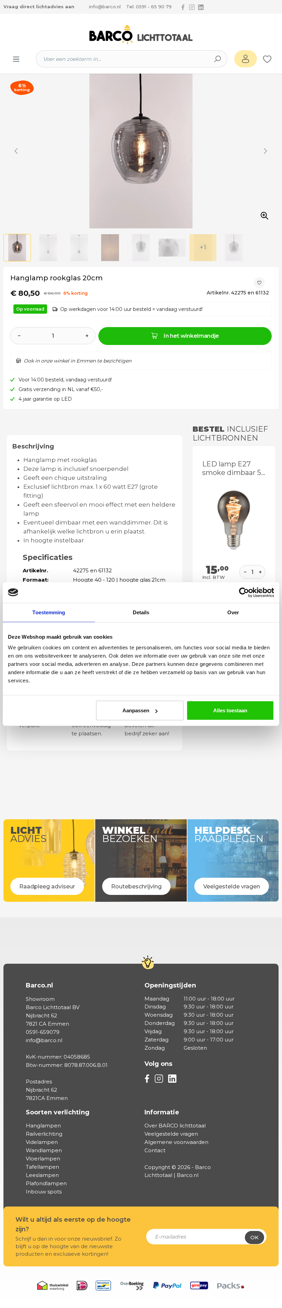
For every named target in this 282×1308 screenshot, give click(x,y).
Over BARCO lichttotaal (175, 1125)
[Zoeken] (217, 58)
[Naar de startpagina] (141, 34)
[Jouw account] (245, 58)
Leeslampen (42, 1175)
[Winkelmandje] (275, 59)
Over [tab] (233, 612)
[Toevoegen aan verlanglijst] (259, 282)
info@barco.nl (105, 6)
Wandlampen (44, 1150)
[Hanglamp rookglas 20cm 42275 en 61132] (140, 151)
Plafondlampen (46, 1183)
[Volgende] (265, 151)
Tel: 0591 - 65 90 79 (149, 6)
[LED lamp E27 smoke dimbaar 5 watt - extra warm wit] (233, 520)
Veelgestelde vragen (171, 1134)
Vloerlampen (43, 1158)
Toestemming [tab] (48, 612)
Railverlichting (44, 1134)
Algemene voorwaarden (176, 1142)
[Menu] (16, 58)
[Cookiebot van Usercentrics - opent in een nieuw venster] (244, 592)
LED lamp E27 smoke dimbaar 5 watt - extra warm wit (232, 468)
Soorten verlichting (57, 1112)
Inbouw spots (44, 1191)
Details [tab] (141, 612)
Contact (154, 1150)
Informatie (161, 1112)
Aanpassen (135, 710)
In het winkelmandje (191, 336)
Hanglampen (43, 1125)
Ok (254, 1237)
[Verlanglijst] (267, 59)
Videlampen (42, 1142)
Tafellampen (42, 1167)
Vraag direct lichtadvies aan (38, 6)
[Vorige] (16, 151)
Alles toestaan (230, 710)
